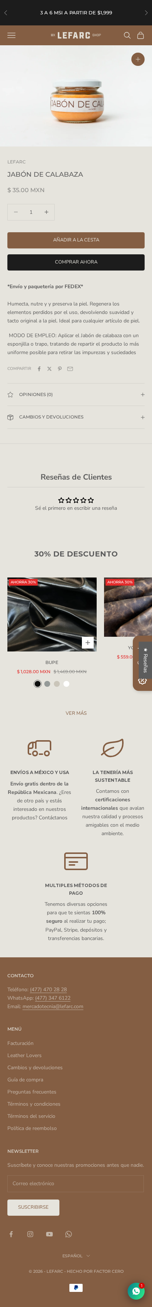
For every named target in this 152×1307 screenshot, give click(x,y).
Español (72, 1255)
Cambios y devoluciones (35, 1067)
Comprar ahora (76, 262)
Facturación (20, 1043)
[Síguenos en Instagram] (30, 1234)
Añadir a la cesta (76, 240)
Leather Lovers (24, 1055)
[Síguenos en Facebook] (11, 1234)
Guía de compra (25, 1079)
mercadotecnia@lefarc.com (53, 1006)
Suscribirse (33, 1207)
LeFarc (16, 162)
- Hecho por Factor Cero (94, 1271)
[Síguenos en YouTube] (49, 1234)
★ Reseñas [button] (145, 660)
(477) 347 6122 (52, 998)
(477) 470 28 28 (48, 989)
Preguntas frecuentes (31, 1091)
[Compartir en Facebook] (39, 369)
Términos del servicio (31, 1116)
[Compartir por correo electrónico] (70, 369)
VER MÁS (76, 713)
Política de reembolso (32, 1128)
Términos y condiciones (34, 1104)
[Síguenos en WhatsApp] (68, 1234)
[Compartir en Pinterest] (60, 369)
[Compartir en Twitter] (49, 369)
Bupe (51, 662)
